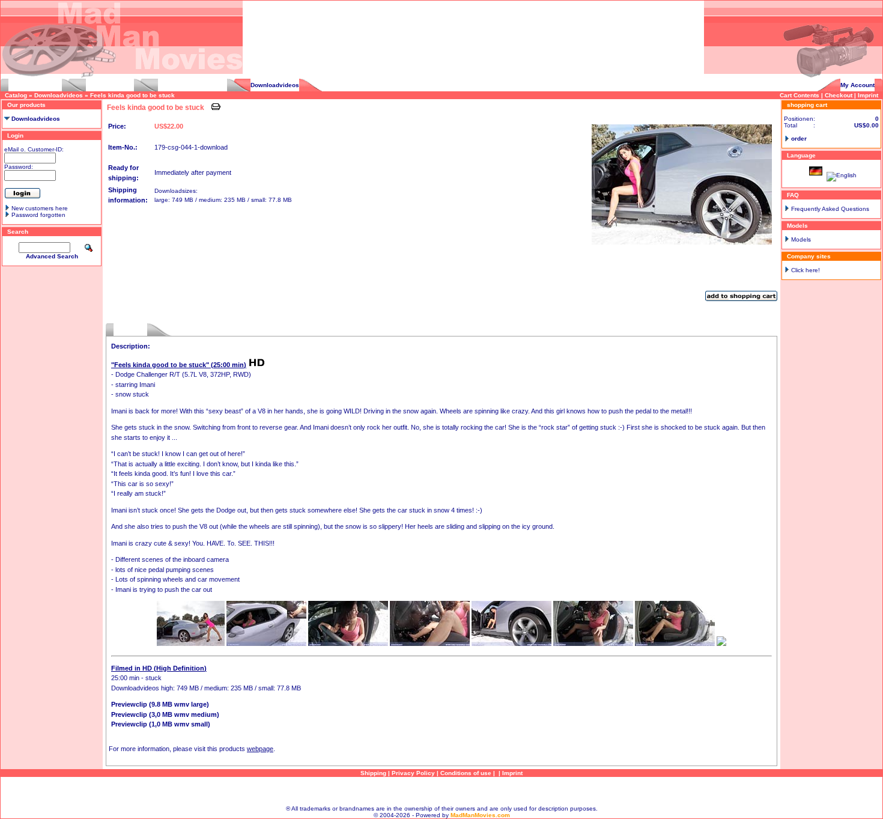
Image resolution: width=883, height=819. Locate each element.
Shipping (373, 773)
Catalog (16, 95)
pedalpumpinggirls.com (192, 85)
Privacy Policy (413, 773)
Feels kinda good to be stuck (132, 95)
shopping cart (807, 105)
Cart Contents (799, 95)
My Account (857, 85)
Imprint (868, 95)
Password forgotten (38, 215)
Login (15, 135)
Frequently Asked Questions (830, 209)
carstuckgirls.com (35, 85)
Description (130, 329)
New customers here (39, 208)
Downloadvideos (274, 85)
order (799, 138)
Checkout (838, 95)
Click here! (805, 270)
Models (801, 239)
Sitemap (441, 791)
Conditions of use (465, 773)
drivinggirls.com (110, 85)
